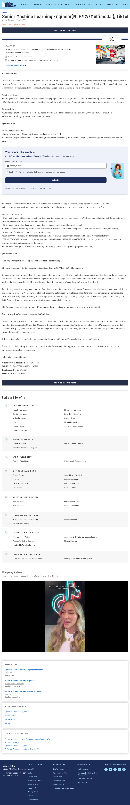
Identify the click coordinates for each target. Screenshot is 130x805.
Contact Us (32, 795)
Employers (112, 4)
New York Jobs (58, 769)
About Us (31, 769)
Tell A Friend (82, 782)
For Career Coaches (84, 778)
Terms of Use (32, 788)
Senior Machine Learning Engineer (20, 680)
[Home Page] (8, 5)
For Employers (82, 769)
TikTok (5, 12)
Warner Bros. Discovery (14, 683)
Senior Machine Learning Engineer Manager (24, 670)
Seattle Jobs (57, 776)
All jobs (8, 723)
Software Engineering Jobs (16, 746)
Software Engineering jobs (16, 712)
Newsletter (94, 4)
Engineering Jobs (59, 780)
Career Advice (33, 784)
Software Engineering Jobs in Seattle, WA (22, 749)
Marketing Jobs (58, 784)
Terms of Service (33, 188)
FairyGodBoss (33, 799)
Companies (37, 4)
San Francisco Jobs (60, 773)
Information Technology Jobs (63, 788)
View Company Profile (14, 66)
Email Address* (13, 162)
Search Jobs (32, 776)
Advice (68, 4)
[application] (65, 616)
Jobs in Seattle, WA (13, 742)
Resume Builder (54, 4)
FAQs (30, 773)
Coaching (80, 4)
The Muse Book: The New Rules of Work (87, 774)
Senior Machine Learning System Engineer (23, 691)
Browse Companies (35, 780)
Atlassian (8, 673)
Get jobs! (56, 180)
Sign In (124, 4)
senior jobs (10, 715)
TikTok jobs (10, 719)
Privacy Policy (46, 188)
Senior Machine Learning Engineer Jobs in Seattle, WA (27, 739)
